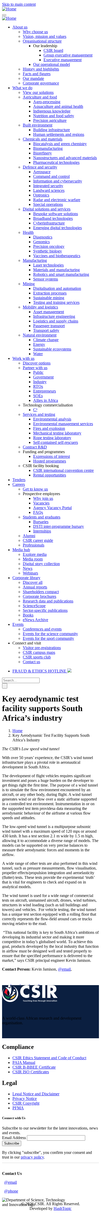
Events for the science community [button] (50, 634)
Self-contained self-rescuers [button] (55, 442)
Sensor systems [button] (45, 279)
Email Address (14, 1137)
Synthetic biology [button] (47, 251)
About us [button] (19, 27)
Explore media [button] (35, 554)
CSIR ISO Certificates (30, 1072)
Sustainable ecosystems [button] (52, 349)
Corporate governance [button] (41, 83)
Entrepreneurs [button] (44, 391)
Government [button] (43, 377)
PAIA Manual (23, 1062)
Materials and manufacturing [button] (56, 270)
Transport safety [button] (46, 330)
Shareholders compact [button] (41, 592)
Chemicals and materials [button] (42, 139)
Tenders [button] (18, 480)
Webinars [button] (30, 573)
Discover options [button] (37, 363)
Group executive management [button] (68, 55)
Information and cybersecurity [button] (57, 181)
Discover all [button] (32, 582)
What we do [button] (22, 88)
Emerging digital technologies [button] (57, 228)
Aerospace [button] (42, 172)
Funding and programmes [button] (44, 452)
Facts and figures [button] (37, 74)
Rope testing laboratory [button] (52, 438)
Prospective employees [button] (41, 494)
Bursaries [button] (40, 522)
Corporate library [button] (26, 578)
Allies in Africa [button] (45, 400)
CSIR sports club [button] (37, 657)
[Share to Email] (43, 982)
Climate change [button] (46, 340)
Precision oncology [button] (48, 246)
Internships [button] (42, 531)
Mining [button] (29, 284)
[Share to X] (16, 982)
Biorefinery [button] (42, 153)
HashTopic (62, 1208)
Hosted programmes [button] (49, 461)
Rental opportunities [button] (49, 475)
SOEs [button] (38, 396)
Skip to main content (19, 4)
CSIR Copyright (25, 1103)
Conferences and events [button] (42, 629)
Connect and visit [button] (26, 643)
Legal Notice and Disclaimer (35, 1094)
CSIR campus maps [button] (39, 652)
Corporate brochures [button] (39, 596)
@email (64, 969)
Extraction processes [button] (50, 293)
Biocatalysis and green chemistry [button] (60, 144)
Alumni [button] (29, 536)
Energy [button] (39, 344)
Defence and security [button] (40, 167)
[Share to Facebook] (6, 982)
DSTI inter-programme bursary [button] (58, 526)
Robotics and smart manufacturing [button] (61, 274)
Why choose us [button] (35, 32)
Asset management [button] (48, 312)
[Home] (9, 9)
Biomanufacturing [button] (48, 148)
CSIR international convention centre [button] (63, 470)
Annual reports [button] (35, 587)
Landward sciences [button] (48, 190)
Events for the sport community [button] (48, 638)
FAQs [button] (38, 512)
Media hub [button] (21, 550)
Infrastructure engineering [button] (54, 316)
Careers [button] (18, 484)
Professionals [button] (33, 545)
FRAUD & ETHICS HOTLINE (39, 671)
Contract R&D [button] (35, 447)
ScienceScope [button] (34, 606)
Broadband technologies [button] (53, 218)
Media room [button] (33, 559)
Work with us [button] (23, 358)
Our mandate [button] (33, 78)
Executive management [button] (63, 60)
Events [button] (18, 624)
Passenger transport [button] (49, 326)
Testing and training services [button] (56, 302)
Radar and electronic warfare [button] (56, 200)
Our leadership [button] (45, 46)
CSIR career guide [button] (38, 540)
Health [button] (28, 232)
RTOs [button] (38, 386)
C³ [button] (35, 410)
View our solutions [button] (38, 92)
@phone (11, 1191)
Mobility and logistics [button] (40, 307)
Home (17, 730)
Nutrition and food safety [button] (53, 116)
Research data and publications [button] (48, 601)
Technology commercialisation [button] (48, 405)
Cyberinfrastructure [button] (49, 223)
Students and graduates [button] (41, 517)
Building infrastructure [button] (51, 130)
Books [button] (28, 615)
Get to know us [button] (35, 489)
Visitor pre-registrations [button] (42, 648)
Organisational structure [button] (42, 41)
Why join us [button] (43, 498)
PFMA (18, 1108)
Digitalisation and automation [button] (57, 288)
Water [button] (38, 354)
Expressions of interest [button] (51, 456)
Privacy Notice (24, 1098)
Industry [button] (40, 382)
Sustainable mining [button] (48, 298)
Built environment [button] (37, 125)
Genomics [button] (41, 242)
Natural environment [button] (39, 335)
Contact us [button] (31, 662)
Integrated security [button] (48, 186)
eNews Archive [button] (35, 620)
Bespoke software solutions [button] (55, 214)
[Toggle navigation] (4, 15)
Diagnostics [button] (42, 237)
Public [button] (38, 372)
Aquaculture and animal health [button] (58, 106)
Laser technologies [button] (48, 265)
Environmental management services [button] (63, 424)
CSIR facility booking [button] (41, 466)
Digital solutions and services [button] (46, 209)
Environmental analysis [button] (52, 419)
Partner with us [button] (35, 368)
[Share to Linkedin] (34, 982)
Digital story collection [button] (41, 564)
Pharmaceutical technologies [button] (56, 162)
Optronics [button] (41, 195)
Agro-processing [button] (46, 102)
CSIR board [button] (53, 50)
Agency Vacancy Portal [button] (52, 508)
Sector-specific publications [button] (45, 610)
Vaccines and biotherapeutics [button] (56, 256)
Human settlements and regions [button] (58, 134)
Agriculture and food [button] (40, 97)
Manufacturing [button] (35, 260)
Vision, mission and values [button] (44, 36)
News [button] (27, 568)
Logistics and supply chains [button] (55, 321)
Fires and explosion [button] (49, 428)
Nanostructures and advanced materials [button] (65, 158)
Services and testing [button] (39, 414)
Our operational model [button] (51, 64)
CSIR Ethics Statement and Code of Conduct (49, 1058)
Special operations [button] (48, 204)
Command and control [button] (51, 176)
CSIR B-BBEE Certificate (34, 1067)
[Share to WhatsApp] (25, 982)
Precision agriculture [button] (50, 120)
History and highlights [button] (41, 69)
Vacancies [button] (41, 503)
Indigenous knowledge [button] (51, 111)
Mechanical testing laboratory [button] (57, 433)
